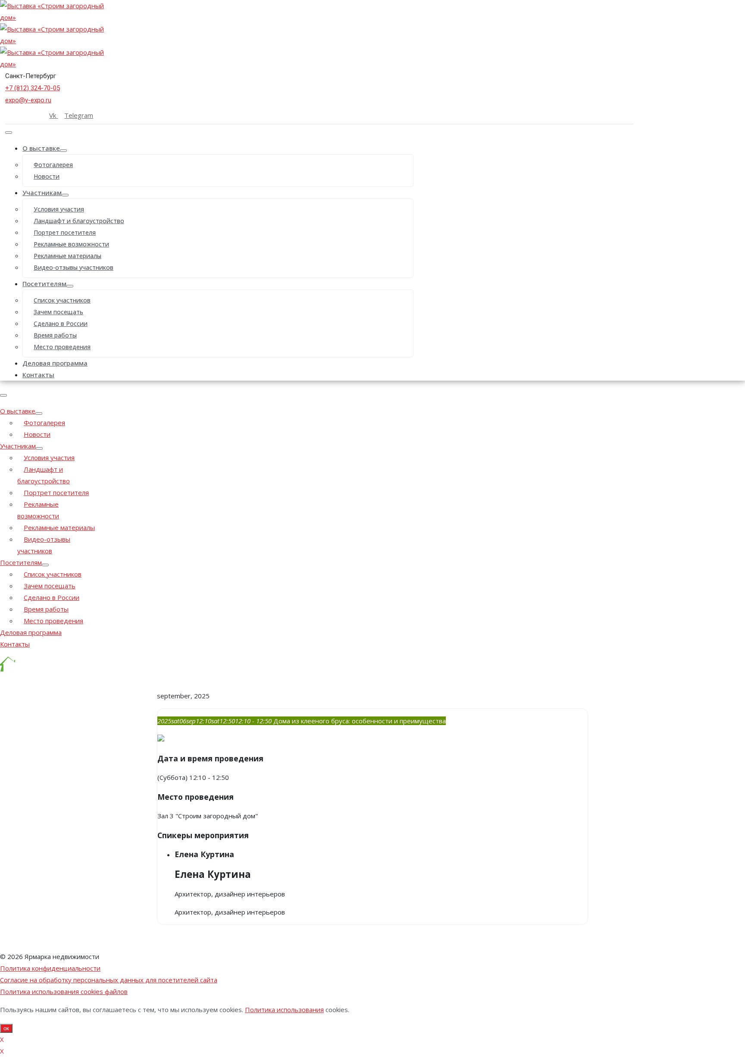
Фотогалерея (53, 165)
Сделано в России (61, 323)
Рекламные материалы (67, 256)
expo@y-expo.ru (28, 100)
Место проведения (62, 347)
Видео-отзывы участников (73, 267)
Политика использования (284, 1009)
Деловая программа (55, 363)
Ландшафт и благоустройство (79, 221)
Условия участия (59, 209)
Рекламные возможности (71, 244)
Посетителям (44, 283)
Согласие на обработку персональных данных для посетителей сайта (108, 979)
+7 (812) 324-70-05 (32, 88)
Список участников (62, 300)
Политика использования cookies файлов (64, 991)
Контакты (38, 374)
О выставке (41, 148)
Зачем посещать (58, 312)
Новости (46, 176)
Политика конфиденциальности (50, 968)
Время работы (55, 335)
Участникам (42, 192)
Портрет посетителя (65, 232)
